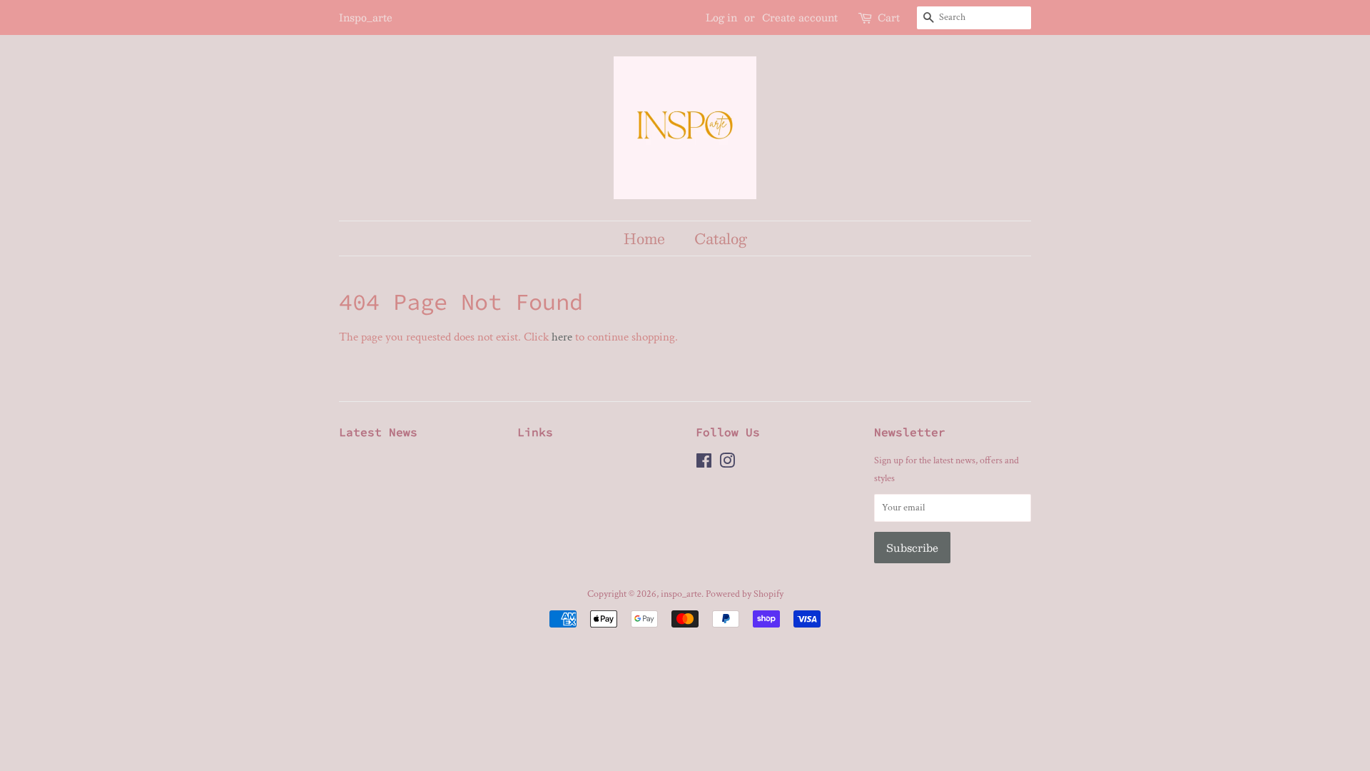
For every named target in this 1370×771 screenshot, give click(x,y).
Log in (721, 17)
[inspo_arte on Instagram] (727, 463)
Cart (889, 17)
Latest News (378, 432)
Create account (800, 17)
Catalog (720, 238)
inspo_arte (681, 593)
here (562, 337)
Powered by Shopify (744, 593)
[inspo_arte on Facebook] (704, 463)
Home (644, 238)
